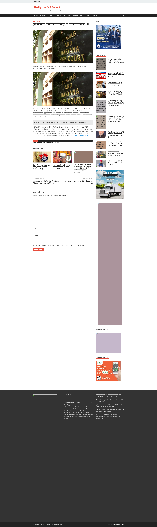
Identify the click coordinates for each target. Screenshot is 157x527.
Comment (36, 199)
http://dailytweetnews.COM (80, 135)
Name (34, 220)
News (34, 21)
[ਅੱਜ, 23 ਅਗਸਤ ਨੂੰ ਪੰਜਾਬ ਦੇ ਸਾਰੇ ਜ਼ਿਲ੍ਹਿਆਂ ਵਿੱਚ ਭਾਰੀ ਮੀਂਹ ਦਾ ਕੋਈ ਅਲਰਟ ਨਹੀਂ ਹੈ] (101, 73)
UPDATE (57, 142)
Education (67, 15)
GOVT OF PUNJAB (80, 140)
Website (35, 236)
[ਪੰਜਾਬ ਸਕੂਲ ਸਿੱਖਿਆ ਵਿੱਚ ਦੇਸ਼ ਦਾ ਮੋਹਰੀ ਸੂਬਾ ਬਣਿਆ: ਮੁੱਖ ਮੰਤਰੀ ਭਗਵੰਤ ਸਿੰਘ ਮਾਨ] (62, 163)
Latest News (89, 140)
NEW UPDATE (36, 142)
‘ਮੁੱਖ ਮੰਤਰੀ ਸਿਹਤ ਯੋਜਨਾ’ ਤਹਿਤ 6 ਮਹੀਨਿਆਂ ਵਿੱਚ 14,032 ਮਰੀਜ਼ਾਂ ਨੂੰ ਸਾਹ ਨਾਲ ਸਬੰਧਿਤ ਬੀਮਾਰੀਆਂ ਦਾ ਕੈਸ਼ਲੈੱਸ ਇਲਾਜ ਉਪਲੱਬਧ (82, 167)
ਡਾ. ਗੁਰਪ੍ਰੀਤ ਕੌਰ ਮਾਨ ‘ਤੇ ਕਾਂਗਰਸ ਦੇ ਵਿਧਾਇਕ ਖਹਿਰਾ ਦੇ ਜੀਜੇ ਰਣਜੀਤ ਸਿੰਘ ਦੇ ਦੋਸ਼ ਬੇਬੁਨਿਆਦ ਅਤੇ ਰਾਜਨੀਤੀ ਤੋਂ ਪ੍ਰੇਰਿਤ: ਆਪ (116, 118)
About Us (96, 15)
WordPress (115, 524)
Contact (88, 15)
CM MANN (50, 140)
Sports (58, 15)
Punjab (42, 15)
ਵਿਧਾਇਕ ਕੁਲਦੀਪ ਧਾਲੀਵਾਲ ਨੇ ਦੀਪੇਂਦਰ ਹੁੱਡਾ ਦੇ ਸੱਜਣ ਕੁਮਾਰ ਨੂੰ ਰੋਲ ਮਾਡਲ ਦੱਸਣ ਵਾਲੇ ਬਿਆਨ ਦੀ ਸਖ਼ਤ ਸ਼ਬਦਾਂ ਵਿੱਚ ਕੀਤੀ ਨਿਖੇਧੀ (116, 103)
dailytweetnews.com (69, 140)
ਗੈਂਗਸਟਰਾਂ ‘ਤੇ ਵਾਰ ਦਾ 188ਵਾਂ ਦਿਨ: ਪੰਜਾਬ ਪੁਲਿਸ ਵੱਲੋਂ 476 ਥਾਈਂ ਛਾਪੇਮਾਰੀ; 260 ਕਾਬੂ (41, 166)
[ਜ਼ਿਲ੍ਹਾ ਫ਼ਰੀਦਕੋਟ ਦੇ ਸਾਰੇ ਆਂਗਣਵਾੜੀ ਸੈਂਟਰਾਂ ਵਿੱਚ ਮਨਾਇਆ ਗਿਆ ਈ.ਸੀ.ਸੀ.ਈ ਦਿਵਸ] (101, 152)
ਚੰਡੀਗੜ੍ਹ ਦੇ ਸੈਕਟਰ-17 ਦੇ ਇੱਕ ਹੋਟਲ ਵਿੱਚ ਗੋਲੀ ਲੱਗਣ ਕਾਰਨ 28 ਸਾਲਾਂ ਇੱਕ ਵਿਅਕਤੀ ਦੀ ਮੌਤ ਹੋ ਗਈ (116, 60)
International (77, 15)
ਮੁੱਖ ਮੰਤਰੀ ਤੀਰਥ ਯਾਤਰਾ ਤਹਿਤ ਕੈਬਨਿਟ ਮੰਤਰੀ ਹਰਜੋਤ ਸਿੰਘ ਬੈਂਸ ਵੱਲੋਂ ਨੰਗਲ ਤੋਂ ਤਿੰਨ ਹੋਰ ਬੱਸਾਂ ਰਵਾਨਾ (115, 93)
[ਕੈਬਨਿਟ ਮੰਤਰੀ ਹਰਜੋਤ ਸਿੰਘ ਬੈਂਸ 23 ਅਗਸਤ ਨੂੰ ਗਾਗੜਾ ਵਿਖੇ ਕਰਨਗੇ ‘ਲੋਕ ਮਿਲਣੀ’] (101, 161)
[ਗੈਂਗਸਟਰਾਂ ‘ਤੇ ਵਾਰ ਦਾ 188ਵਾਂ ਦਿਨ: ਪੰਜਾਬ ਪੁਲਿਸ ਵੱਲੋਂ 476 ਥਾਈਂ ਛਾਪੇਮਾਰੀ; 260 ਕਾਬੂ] (42, 163)
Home (36, 15)
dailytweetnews (58, 140)
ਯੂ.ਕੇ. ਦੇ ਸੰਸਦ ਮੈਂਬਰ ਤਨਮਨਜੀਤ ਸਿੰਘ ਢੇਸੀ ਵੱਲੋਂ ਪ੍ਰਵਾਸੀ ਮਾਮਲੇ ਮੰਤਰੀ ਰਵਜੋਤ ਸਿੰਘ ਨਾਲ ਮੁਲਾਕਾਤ (115, 83)
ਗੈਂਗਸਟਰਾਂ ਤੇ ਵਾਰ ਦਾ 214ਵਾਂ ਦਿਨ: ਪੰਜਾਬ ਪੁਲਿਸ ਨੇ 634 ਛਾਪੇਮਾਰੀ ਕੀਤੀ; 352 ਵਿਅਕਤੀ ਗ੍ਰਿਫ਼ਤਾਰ (116, 143)
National (51, 15)
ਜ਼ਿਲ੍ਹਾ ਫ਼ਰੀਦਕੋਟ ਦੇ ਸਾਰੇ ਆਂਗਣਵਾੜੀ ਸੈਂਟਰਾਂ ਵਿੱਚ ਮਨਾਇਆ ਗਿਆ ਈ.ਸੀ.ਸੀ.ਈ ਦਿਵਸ (116, 153)
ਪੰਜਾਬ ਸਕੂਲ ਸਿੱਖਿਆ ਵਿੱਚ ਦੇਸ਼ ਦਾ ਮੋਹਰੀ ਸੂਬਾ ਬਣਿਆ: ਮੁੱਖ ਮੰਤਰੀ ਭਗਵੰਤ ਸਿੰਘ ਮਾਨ (61, 166)
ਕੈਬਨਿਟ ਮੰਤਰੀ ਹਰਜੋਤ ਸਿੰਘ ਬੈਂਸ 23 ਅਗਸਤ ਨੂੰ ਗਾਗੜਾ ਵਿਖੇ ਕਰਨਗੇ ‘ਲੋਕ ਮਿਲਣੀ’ (116, 162)
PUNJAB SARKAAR (49, 142)
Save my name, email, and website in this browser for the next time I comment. (59, 245)
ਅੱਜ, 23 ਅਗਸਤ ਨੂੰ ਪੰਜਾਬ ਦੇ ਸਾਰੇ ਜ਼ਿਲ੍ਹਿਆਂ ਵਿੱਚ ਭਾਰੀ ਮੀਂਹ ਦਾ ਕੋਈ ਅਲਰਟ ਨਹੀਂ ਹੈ (116, 74)
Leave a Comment (37, 27)
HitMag (122, 524)
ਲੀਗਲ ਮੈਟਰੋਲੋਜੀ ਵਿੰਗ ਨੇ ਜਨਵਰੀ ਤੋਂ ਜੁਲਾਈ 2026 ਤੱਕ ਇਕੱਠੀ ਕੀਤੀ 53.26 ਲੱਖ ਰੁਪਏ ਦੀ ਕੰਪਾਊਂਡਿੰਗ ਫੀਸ (116, 134)
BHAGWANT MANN (42, 140)
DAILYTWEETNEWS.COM (73, 403)
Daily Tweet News (47, 7)
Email (34, 228)
